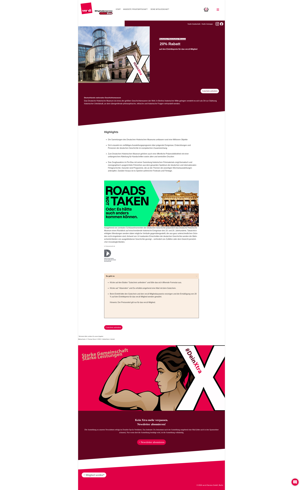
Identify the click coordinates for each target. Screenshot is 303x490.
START (118, 9)
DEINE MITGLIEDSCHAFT (160, 9)
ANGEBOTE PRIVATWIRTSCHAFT (135, 9)
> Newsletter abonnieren (151, 442)
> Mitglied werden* (94, 474)
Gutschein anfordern (209, 91)
